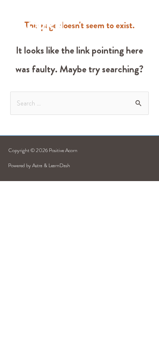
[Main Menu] (141, 20)
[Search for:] (79, 103)
